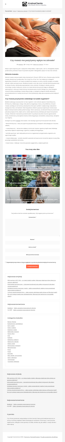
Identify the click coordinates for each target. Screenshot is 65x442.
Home (14, 11)
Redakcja (20, 64)
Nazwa (32, 239)
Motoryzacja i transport (14, 345)
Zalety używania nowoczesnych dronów (25, 308)
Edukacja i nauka (12, 330)
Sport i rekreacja (12, 357)
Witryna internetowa (32, 255)
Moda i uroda (11, 343)
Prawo (9, 351)
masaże (18, 121)
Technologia (11, 359)
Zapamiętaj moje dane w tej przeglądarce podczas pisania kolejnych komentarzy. (31, 262)
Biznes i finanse (12, 322)
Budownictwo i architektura (15, 324)
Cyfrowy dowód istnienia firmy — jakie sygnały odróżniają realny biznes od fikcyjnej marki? (32, 292)
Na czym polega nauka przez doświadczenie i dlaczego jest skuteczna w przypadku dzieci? (32, 392)
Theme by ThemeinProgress (32, 437)
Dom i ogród (11, 326)
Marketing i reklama (13, 340)
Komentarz (32, 217)
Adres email (33, 247)
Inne (9, 336)
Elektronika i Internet (13, 332)
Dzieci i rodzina (12, 328)
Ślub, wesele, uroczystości (15, 355)
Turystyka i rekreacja (13, 361)
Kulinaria (10, 337)
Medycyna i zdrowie (22, 11)
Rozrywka (10, 353)
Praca (9, 349)
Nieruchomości (12, 347)
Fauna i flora (11, 334)
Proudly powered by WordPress (49, 437)
